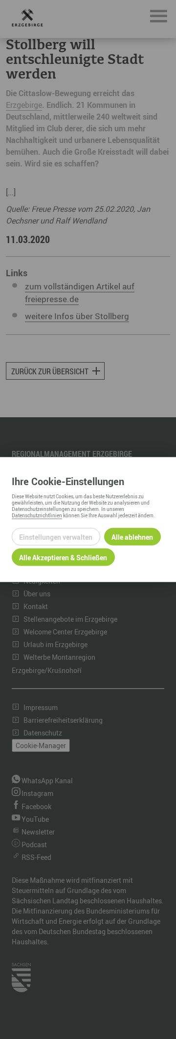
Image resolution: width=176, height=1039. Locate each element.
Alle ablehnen (132, 536)
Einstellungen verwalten (55, 536)
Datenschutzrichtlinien (37, 515)
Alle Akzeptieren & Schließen (63, 557)
